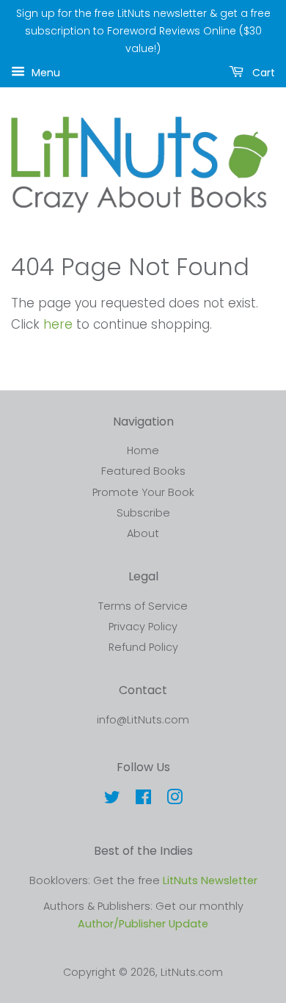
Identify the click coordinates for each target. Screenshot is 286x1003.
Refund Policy (143, 647)
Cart (262, 72)
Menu (44, 72)
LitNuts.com (192, 972)
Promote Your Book (143, 492)
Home (143, 450)
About (143, 533)
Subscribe (143, 513)
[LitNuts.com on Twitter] (112, 799)
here (58, 324)
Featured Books (143, 471)
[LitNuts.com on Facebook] (143, 799)
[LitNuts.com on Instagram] (174, 799)
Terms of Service (143, 606)
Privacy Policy (143, 626)
